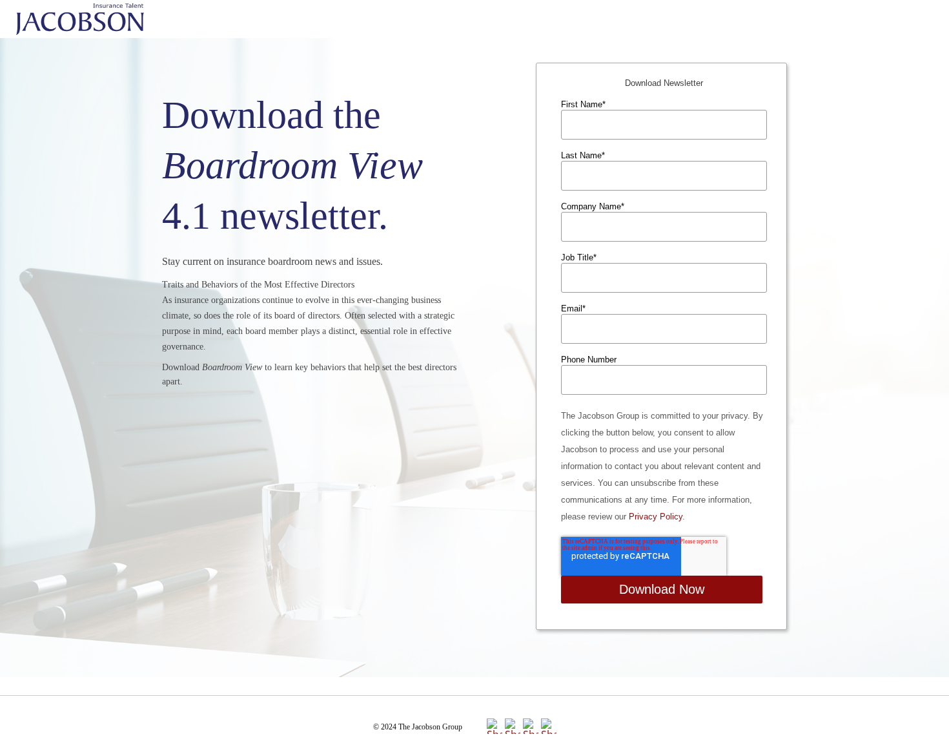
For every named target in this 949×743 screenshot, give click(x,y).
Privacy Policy (655, 516)
